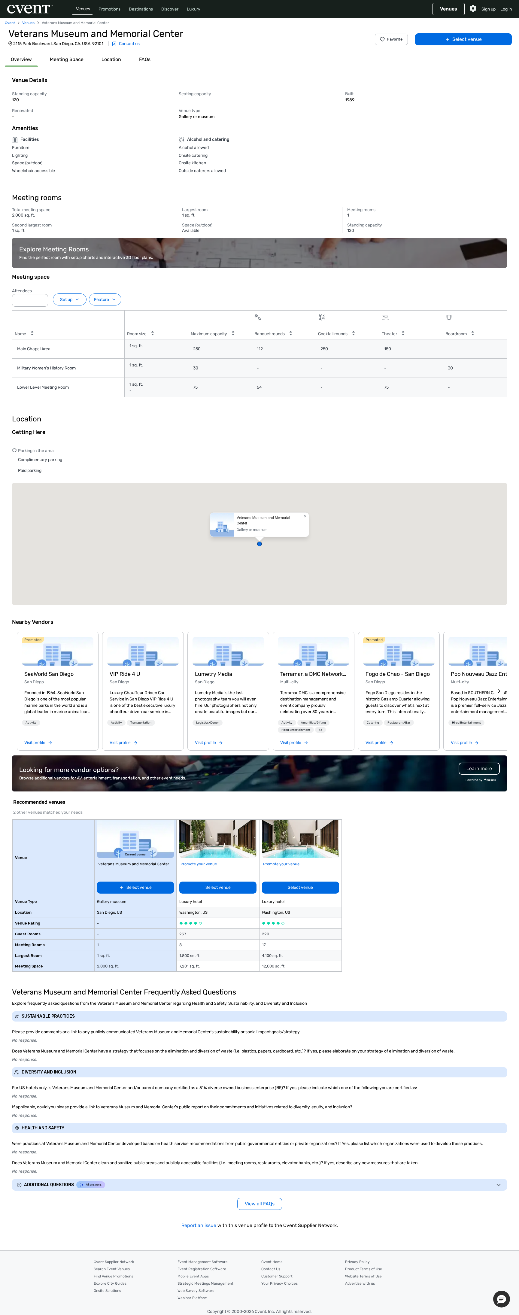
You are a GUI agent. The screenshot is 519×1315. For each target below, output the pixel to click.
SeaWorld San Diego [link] (49, 674)
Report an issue (198, 1225)
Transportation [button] (140, 722)
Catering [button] (373, 722)
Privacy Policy (357, 1262)
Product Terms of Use (363, 1269)
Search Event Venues (112, 1269)
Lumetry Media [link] (213, 674)
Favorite (395, 39)
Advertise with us (360, 1283)
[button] (41, 298)
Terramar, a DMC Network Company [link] (313, 674)
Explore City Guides (110, 1283)
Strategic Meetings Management (205, 1283)
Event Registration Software (202, 1269)
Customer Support (277, 1276)
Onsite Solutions (107, 1291)
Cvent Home (272, 1262)
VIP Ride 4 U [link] (125, 674)
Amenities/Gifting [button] (313, 722)
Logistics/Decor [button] (207, 722)
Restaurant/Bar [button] (398, 722)
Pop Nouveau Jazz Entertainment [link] (484, 674)
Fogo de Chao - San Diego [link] (398, 674)
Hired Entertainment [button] (295, 730)
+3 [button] (320, 730)
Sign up (488, 9)
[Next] (499, 691)
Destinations (141, 9)
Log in (506, 9)
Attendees (22, 290)
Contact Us (270, 1269)
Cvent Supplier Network (114, 1262)
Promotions (109, 9)
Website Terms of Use (363, 1276)
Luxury (193, 9)
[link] (57, 651)
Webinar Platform (193, 1298)
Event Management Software (203, 1262)
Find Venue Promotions (113, 1276)
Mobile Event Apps (193, 1276)
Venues (83, 8)
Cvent (10, 23)
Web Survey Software (196, 1291)
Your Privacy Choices (279, 1283)
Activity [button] (31, 722)
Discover (169, 9)
